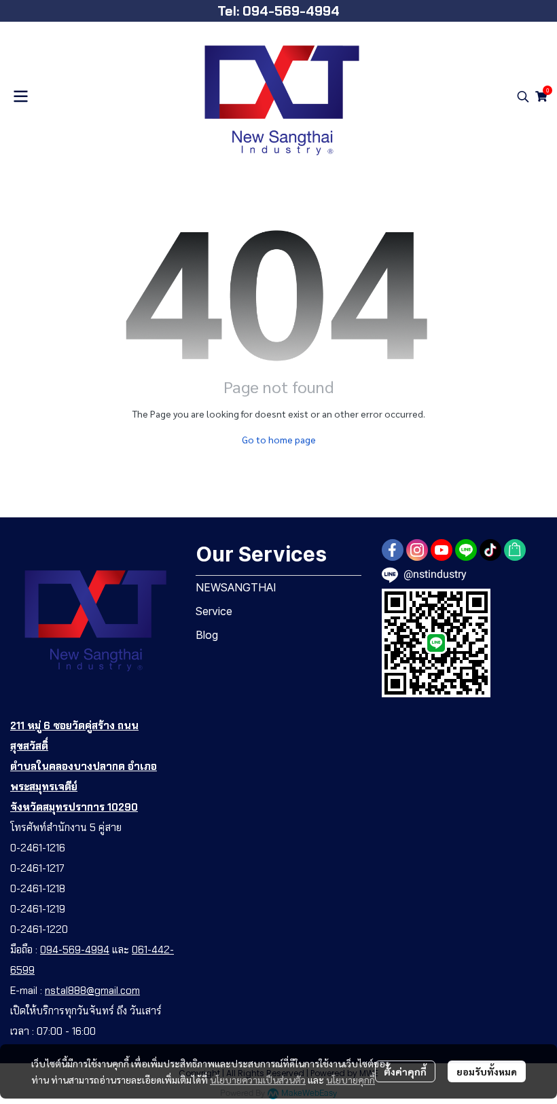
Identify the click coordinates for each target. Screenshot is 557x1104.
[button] (523, 96)
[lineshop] (515, 550)
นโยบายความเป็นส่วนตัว (258, 1079)
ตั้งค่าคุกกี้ (405, 1071)
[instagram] (417, 550)
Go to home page (279, 439)
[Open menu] (20, 96)
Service (214, 611)
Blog (207, 635)
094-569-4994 (74, 950)
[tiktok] (490, 550)
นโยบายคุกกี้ (350, 1079)
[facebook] (392, 550)
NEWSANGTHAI (236, 587)
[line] (466, 550)
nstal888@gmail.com (92, 990)
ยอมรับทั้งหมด (486, 1071)
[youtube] (441, 550)
